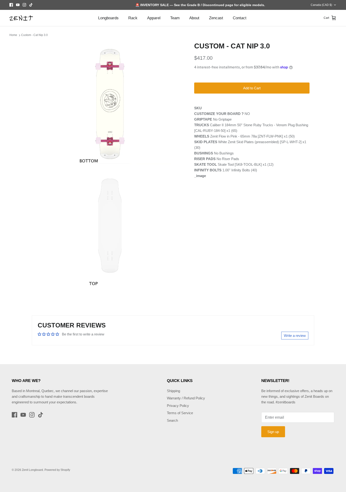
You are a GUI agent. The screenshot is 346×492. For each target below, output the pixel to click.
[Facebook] (11, 5)
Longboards (108, 18)
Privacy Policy (178, 406)
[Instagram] (24, 5)
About (194, 18)
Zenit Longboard (32, 470)
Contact (239, 18)
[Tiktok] (31, 5)
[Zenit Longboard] (21, 18)
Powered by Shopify (57, 470)
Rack (132, 18)
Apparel (154, 18)
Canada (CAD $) (321, 5)
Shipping (173, 391)
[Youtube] (18, 5)
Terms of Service (180, 413)
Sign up (273, 432)
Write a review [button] (295, 336)
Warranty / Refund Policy (186, 398)
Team (175, 18)
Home (13, 35)
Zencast (216, 18)
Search (172, 420)
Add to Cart (252, 88)
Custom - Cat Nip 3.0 (34, 35)
